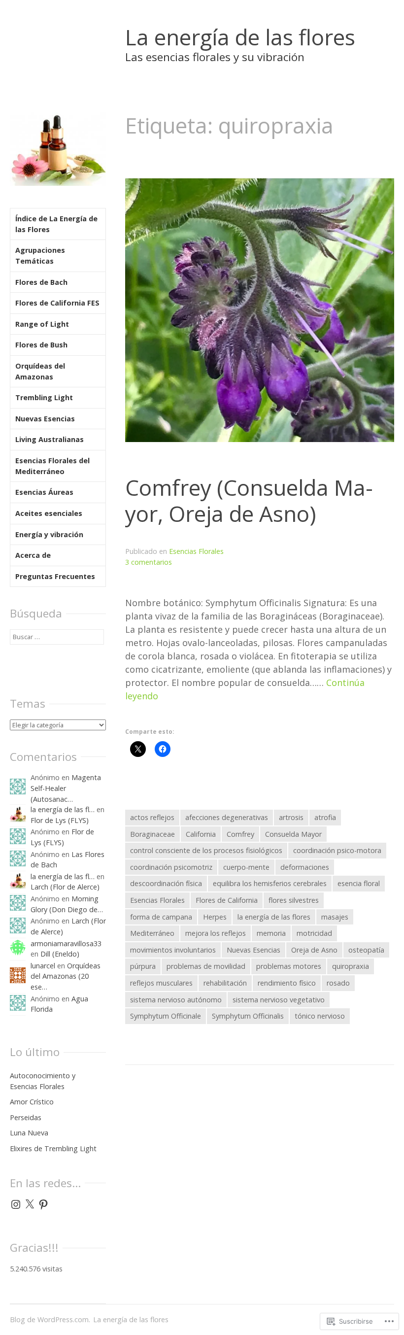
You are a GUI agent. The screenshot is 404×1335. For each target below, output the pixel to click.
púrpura (143, 966)
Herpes (215, 917)
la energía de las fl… (63, 809)
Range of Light (42, 324)
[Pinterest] (43, 1204)
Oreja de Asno (314, 950)
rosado (338, 983)
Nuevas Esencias (253, 950)
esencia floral (358, 883)
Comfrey (240, 834)
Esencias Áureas (44, 492)
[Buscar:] (57, 636)
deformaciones (304, 867)
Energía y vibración (49, 534)
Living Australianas (49, 439)
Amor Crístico (32, 1101)
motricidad (314, 933)
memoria (271, 933)
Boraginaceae (152, 834)
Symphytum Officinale (165, 1016)
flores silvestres (294, 900)
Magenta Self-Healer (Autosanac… (66, 788)
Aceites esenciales (48, 513)
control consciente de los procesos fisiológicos (206, 850)
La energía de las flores (240, 37)
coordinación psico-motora (337, 850)
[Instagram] (16, 1204)
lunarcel (43, 965)
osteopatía (366, 950)
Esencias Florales (196, 551)
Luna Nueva (29, 1132)
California (201, 834)
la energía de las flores (273, 917)
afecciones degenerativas (226, 817)
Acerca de (33, 555)
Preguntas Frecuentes (55, 576)
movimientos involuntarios (173, 950)
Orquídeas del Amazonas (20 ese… (66, 976)
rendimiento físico (287, 983)
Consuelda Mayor (293, 834)
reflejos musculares (161, 983)
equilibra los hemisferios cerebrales (270, 883)
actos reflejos (152, 817)
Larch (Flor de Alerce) (65, 886)
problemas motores (288, 966)
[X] (29, 1204)
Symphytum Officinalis (248, 1016)
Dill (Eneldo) (59, 953)
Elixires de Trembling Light (53, 1148)
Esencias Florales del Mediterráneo (52, 466)
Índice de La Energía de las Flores (56, 224)
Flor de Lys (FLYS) (60, 820)
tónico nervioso (320, 1016)
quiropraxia (350, 966)
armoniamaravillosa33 (66, 943)
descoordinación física (166, 883)
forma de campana (161, 917)
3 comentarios (148, 562)
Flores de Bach (41, 282)
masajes (334, 917)
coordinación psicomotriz (171, 867)
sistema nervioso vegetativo (279, 999)
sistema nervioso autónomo (176, 999)
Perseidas (25, 1117)
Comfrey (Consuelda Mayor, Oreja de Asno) (249, 500)
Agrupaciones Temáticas (40, 255)
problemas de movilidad (206, 966)
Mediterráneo (152, 933)
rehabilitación (225, 983)
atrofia (325, 817)
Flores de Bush (41, 344)
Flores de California (227, 900)
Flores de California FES (57, 303)
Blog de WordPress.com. (50, 1319)
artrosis (291, 817)
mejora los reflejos (215, 933)
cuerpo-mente (246, 867)
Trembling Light (44, 397)
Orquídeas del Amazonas (40, 371)
